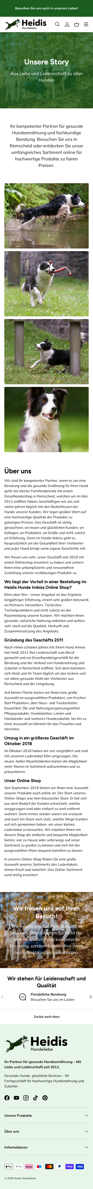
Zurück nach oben (46, 1017)
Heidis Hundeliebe (25, 1178)
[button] (76, 24)
